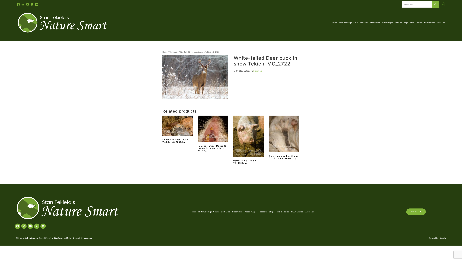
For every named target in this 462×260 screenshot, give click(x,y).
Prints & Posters (416, 23)
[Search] (435, 4)
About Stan (441, 23)
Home (334, 23)
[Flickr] (43, 226)
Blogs (406, 23)
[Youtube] (27, 4)
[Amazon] (36, 226)
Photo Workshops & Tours (348, 23)
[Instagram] (24, 226)
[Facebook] (17, 226)
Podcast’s (398, 23)
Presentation (375, 23)
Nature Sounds (429, 23)
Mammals (173, 52)
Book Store (364, 23)
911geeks (442, 238)
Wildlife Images (387, 23)
